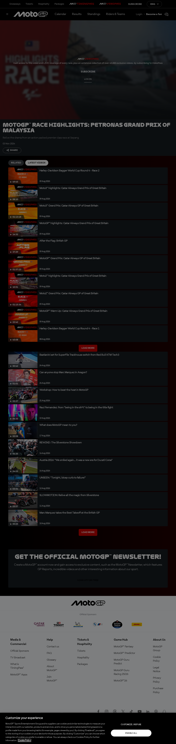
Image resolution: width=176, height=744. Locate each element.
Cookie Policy (24, 740)
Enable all (131, 733)
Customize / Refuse (131, 724)
